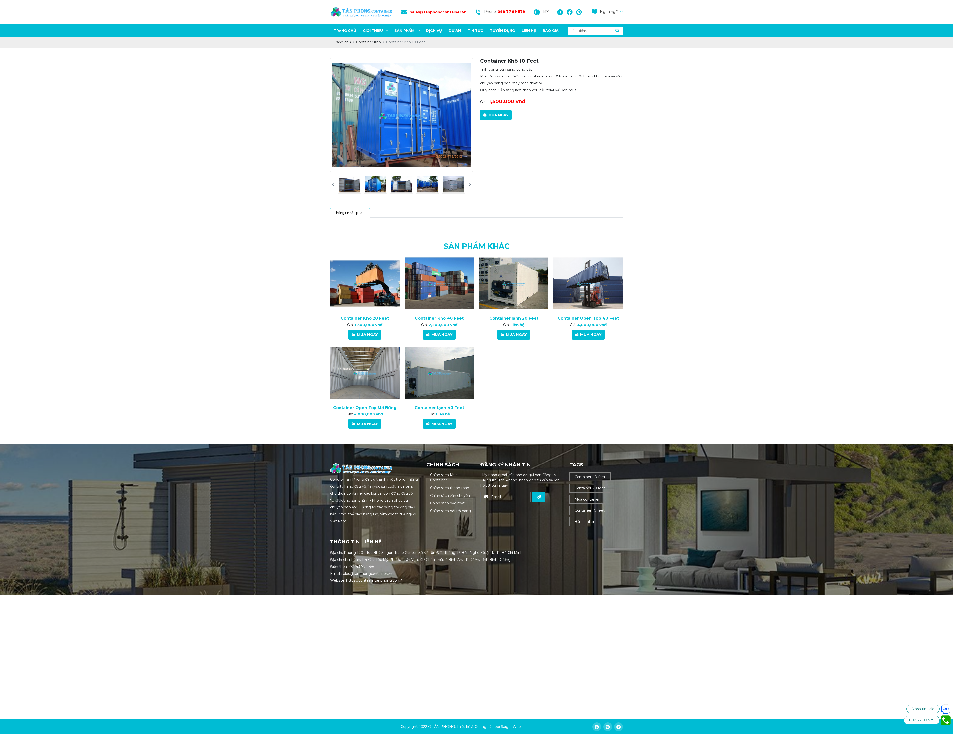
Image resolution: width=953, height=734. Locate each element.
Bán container (587, 521)
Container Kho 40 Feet (439, 318)
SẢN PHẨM (404, 30)
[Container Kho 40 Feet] (439, 283)
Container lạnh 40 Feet (439, 407)
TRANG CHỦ (345, 30)
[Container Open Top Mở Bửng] (365, 372)
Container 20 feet (590, 488)
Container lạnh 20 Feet (513, 318)
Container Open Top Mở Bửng (365, 407)
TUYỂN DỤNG (502, 30)
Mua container (587, 499)
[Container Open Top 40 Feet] (588, 283)
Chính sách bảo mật (447, 503)
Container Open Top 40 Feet (588, 318)
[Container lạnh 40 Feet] (439, 372)
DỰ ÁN (455, 30)
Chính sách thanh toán (449, 488)
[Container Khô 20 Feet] (365, 283)
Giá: (483, 102)
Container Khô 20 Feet (365, 318)
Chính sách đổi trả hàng (450, 511)
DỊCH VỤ (434, 30)
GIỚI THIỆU (373, 30)
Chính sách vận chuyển (450, 495)
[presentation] (333, 184)
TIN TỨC (475, 30)
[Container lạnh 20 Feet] (513, 283)
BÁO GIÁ (551, 30)
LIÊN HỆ (529, 30)
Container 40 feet (590, 477)
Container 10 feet (590, 510)
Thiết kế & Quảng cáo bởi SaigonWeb (489, 726)
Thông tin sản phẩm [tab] (350, 213)
